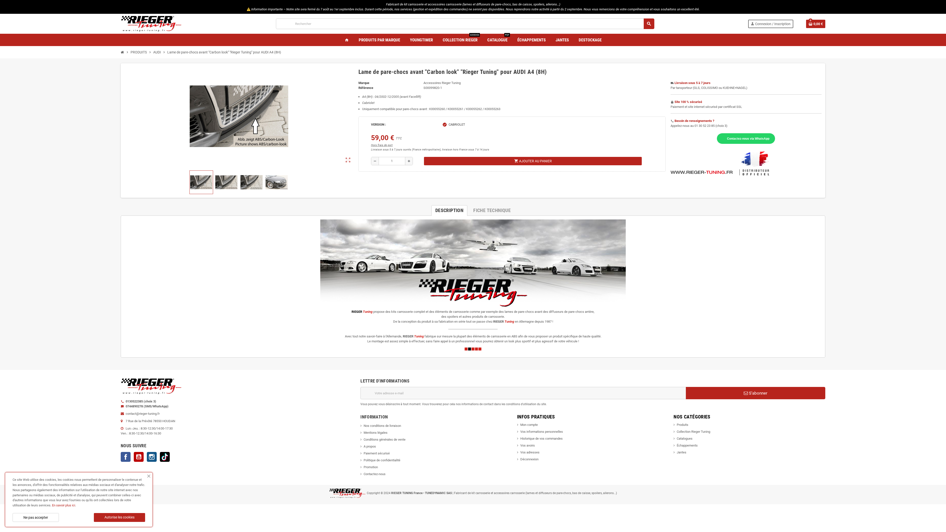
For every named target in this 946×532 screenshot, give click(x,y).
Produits (682, 425)
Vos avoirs (527, 445)
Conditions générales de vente (384, 439)
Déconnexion (529, 459)
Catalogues (685, 438)
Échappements (687, 445)
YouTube (139, 457)
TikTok (165, 457)
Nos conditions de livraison (382, 426)
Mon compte (529, 425)
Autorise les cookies (119, 517)
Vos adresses (530, 452)
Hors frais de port (382, 145)
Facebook (126, 457)
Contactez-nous (375, 474)
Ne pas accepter (35, 517)
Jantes (681, 452)
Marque (363, 83)
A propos (370, 446)
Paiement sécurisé (377, 453)
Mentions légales (376, 432)
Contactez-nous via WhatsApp (748, 138)
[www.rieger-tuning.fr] (151, 23)
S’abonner (757, 393)
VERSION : (378, 124)
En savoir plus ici (63, 505)
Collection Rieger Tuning (693, 431)
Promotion (371, 467)
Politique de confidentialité (382, 460)
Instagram (152, 457)
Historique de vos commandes (541, 438)
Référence (365, 88)
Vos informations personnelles (541, 431)
